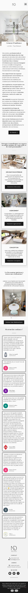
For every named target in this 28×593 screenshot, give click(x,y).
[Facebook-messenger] (9, 573)
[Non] (25, 587)
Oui (12, 590)
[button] (25, 4)
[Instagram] (18, 573)
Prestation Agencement (14, 224)
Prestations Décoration (14, 187)
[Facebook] (14, 573)
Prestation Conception (14, 261)
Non (16, 590)
